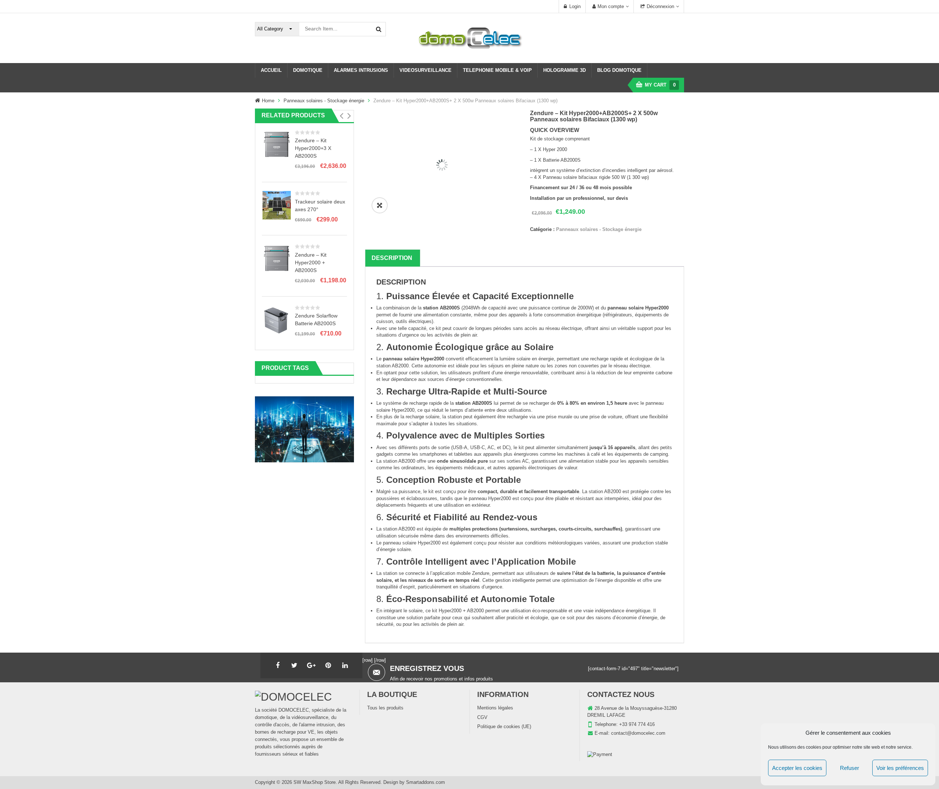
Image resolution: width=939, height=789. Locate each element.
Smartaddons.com (425, 782)
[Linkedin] (345, 665)
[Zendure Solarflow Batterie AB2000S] (276, 319)
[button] (341, 115)
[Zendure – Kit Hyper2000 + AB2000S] (276, 258)
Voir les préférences (900, 768)
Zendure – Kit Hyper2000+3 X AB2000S (313, 148)
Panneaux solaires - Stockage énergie (324, 100)
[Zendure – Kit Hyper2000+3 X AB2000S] (276, 144)
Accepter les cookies (797, 768)
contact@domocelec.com (638, 733)
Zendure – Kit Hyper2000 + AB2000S (310, 262)
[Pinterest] (328, 665)
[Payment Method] (599, 754)
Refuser (849, 768)
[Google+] (311, 665)
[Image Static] (304, 429)
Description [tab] (392, 258)
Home (268, 100)
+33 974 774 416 (637, 724)
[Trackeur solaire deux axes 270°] (276, 205)
